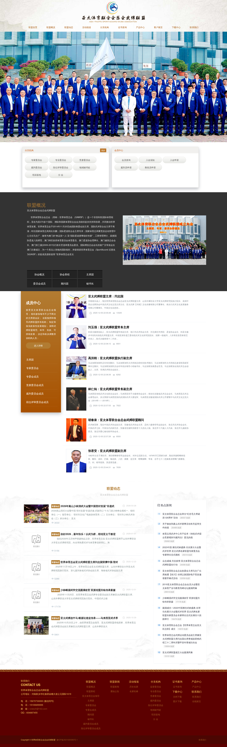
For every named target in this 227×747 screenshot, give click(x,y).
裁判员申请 (126, 167)
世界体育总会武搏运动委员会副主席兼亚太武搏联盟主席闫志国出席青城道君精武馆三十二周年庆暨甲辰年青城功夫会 (181, 637)
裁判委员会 (36, 167)
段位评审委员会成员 (91, 728)
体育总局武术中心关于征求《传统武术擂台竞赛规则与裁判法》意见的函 (181, 535)
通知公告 (114, 691)
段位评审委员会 (60, 167)
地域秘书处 (84, 167)
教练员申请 (150, 167)
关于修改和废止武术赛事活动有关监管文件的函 (181, 525)
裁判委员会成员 (90, 723)
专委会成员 (90, 709)
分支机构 (104, 27)
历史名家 (134, 686)
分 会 (60, 174)
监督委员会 (155, 686)
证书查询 (122, 27)
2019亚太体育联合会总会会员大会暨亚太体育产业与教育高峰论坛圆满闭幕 (181, 586)
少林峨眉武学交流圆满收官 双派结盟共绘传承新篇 (181, 599)
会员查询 (126, 159)
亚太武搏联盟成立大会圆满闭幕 (177, 654)
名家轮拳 (134, 691)
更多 (103, 150)
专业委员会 (60, 159)
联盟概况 (50, 27)
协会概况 (39, 274)
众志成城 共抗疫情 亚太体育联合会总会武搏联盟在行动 (181, 562)
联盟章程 (90, 691)
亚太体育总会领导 (90, 695)
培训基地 (36, 174)
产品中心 (140, 27)
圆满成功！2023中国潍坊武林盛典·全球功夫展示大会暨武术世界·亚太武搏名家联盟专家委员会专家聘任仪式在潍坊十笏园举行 (181, 609)
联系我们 (194, 27)
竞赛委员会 (84, 159)
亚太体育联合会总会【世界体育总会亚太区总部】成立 (181, 627)
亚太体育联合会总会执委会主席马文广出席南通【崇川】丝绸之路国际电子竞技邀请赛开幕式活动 (181, 572)
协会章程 (65, 274)
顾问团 (64, 283)
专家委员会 (36, 159)
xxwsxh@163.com (38, 708)
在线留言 (196, 701)
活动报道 (86, 27)
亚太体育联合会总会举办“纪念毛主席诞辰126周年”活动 (181, 515)
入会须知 (150, 159)
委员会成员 (39, 283)
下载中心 (176, 27)
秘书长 (90, 283)
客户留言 (158, 27)
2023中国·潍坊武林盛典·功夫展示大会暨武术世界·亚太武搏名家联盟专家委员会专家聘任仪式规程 (181, 549)
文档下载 (177, 696)
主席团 (90, 274)
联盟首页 (33, 27)
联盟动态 (68, 27)
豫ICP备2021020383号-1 (67, 739)
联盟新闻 (114, 686)
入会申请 (174, 159)
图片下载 (177, 701)
